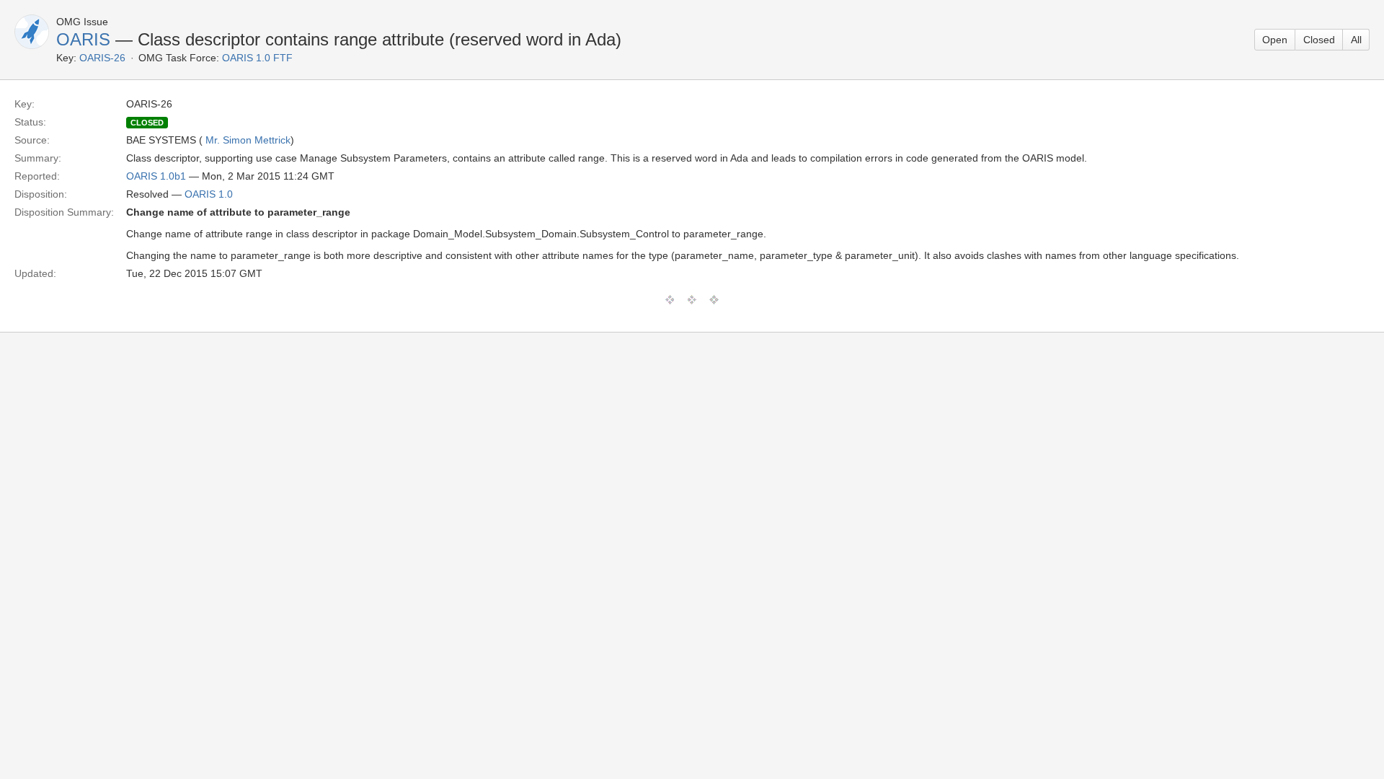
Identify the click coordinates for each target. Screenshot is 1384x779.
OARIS (83, 39)
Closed (1319, 39)
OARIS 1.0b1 (156, 176)
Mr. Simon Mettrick (247, 140)
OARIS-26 (102, 57)
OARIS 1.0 (209, 194)
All (1356, 39)
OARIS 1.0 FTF (257, 57)
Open (1274, 39)
